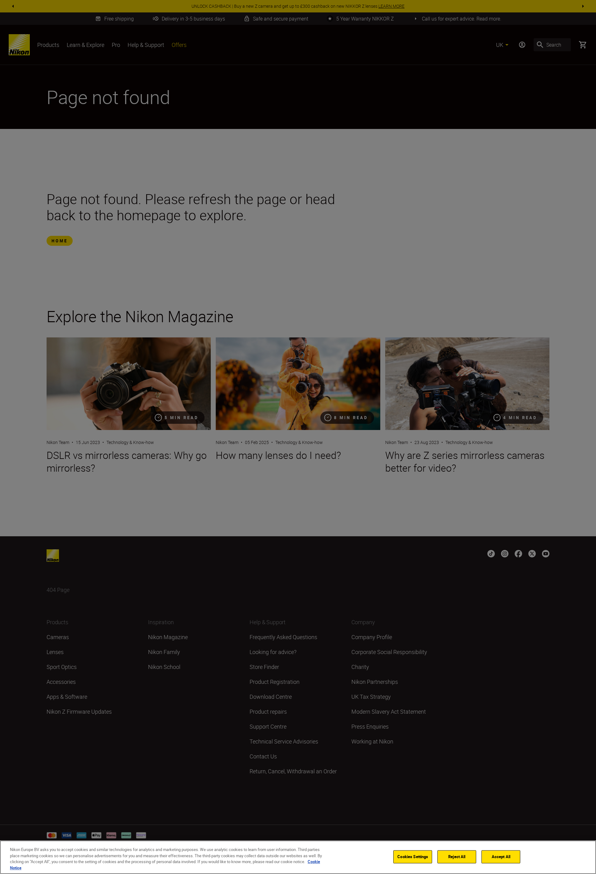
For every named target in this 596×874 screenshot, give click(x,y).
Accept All (501, 856)
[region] (298, 857)
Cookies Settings (412, 856)
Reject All (456, 856)
